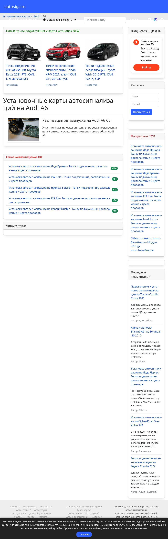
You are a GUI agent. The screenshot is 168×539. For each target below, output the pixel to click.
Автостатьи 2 (23, 509)
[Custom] (162, 20)
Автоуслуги (40, 509)
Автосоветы (75, 513)
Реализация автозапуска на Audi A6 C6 (76, 120)
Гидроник (96, 516)
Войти (146, 67)
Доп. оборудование (40, 513)
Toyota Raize (12, 84)
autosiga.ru (15, 7)
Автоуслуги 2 (19, 513)
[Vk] (149, 20)
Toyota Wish (91, 84)
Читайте (29, 516)
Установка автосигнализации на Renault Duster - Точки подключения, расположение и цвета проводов (60, 211)
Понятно (84, 534)
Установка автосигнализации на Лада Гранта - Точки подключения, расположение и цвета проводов (58, 168)
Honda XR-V (52, 84)
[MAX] (155, 19)
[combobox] (105, 20)
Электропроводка (23, 19)
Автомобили (29, 506)
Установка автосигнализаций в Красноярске (84, 508)
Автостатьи (46, 506)
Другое (18, 516)
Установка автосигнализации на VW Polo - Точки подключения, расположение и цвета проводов (59, 179)
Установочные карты (60, 19)
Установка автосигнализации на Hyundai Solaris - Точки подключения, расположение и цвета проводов (60, 189)
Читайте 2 (43, 516)
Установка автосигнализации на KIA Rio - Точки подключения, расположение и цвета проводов (59, 200)
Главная (14, 506)
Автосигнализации (77, 516)
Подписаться (141, 112)
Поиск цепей (92, 513)
